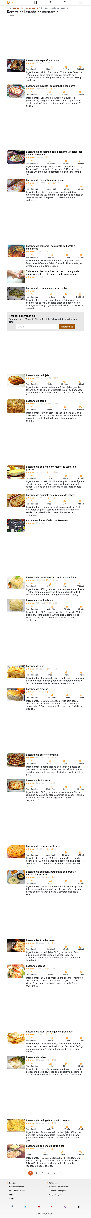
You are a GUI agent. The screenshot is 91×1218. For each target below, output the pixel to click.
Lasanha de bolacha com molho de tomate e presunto (51, 468)
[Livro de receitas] (35, 3)
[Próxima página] (54, 1173)
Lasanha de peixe (36, 1057)
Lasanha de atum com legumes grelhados (49, 1031)
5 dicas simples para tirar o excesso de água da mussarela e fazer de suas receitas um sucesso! (52, 272)
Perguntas (13, 1194)
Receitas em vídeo (16, 1187)
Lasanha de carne (36, 400)
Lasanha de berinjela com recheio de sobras (50, 495)
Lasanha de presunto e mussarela (45, 180)
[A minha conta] (50, 3)
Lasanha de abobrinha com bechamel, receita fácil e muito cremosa (54, 153)
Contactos (52, 1183)
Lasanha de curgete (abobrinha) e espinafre (50, 86)
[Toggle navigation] (81, 2)
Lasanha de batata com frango (43, 846)
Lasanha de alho (35, 666)
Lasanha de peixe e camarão (42, 754)
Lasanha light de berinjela (40, 940)
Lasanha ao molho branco (40, 600)
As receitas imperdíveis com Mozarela (47, 520)
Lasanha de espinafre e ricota (42, 60)
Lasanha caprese (35, 965)
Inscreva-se (67, 326)
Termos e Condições (57, 1191)
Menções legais (54, 1194)
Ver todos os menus (17, 1191)
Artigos (12, 1198)
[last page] (60, 1173)
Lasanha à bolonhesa (38, 780)
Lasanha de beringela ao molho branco (48, 1120)
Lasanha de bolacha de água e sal (45, 1145)
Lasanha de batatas (37, 689)
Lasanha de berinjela (37, 375)
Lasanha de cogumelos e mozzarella (46, 288)
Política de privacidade (58, 1187)
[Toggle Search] (65, 3)
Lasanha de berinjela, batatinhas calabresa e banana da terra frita (51, 873)
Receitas (12, 1183)
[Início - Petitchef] (8, 8)
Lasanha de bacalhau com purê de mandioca (51, 577)
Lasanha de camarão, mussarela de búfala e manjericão (50, 247)
